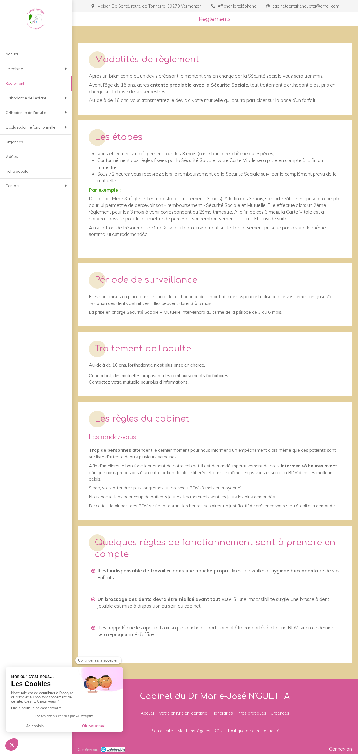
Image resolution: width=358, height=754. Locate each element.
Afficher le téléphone (237, 6)
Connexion (340, 749)
